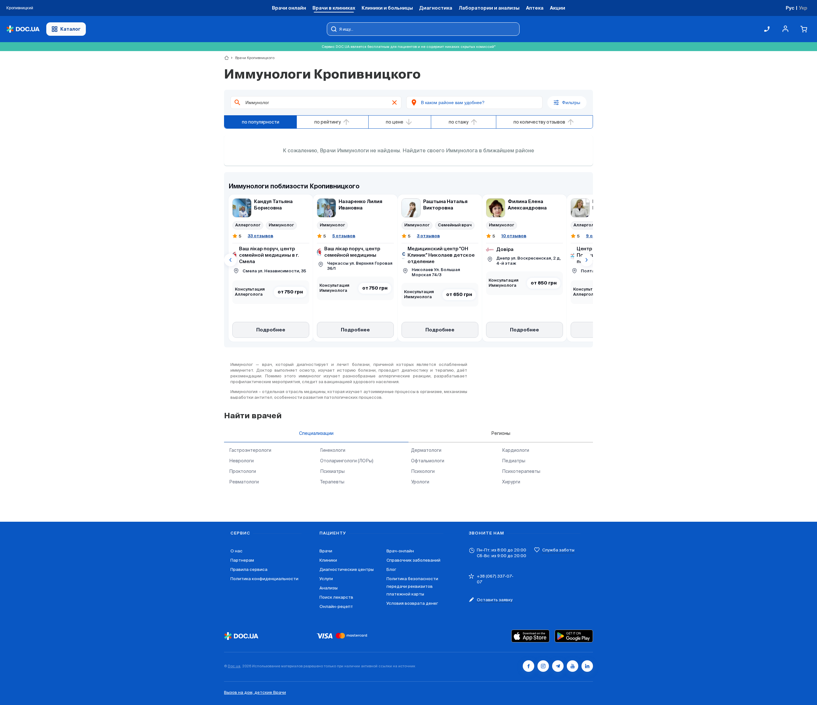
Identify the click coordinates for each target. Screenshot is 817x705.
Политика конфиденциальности (264, 578)
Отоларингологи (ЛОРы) (346, 460)
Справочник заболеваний (413, 560)
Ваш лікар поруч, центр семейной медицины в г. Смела (269, 255)
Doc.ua (234, 666)
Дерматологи (426, 450)
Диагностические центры (346, 569)
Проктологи (242, 471)
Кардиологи (515, 450)
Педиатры (513, 460)
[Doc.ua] (23, 29)
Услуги (326, 578)
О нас (236, 551)
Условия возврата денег (412, 603)
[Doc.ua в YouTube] (572, 666)
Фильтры (571, 102)
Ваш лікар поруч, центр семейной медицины (352, 252)
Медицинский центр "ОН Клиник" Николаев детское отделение (441, 255)
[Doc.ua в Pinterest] (587, 666)
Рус (790, 8)
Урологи (420, 481)
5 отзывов (343, 235)
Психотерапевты (521, 471)
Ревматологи (244, 481)
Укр (803, 8)
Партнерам (242, 560)
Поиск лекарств (336, 597)
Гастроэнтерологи (250, 450)
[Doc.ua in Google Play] (574, 636)
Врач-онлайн (400, 551)
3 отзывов (428, 235)
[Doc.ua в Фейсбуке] (528, 666)
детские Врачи (270, 692)
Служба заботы (558, 550)
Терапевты (332, 481)
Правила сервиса (248, 569)
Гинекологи (332, 450)
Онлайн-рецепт (336, 606)
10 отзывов (513, 235)
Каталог (70, 29)
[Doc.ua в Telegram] (558, 666)
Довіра (504, 249)
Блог (391, 569)
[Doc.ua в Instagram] (543, 666)
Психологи (423, 471)
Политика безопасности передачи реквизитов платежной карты (412, 586)
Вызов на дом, (239, 692)
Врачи (325, 551)
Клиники (328, 560)
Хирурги (511, 481)
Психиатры (332, 471)
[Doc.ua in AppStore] (530, 636)
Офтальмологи (427, 460)
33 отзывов (260, 235)
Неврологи (241, 460)
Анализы (328, 588)
